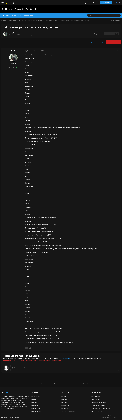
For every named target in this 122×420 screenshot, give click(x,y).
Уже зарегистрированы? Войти (87, 3)
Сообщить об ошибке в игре (101, 408)
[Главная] (2, 3)
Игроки (63, 396)
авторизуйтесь (65, 358)
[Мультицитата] (26, 348)
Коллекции (65, 408)
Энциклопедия (36, 396)
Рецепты (64, 402)
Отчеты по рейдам (27, 35)
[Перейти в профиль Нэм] (5, 34)
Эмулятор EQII (96, 396)
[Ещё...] (117, 51)
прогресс (4, 406)
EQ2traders (35, 405)
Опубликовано (35, 51)
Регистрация (106, 2)
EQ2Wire (34, 399)
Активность (29, 15)
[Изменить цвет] (14, 2)
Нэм (14, 33)
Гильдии (64, 399)
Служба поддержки (98, 405)
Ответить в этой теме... (22, 368)
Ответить (113, 42)
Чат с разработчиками (99, 402)
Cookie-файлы (14, 417)
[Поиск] (118, 15)
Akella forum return (97, 411)
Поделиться (97, 34)
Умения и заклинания (68, 411)
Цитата (33, 348)
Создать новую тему (96, 42)
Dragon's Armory (36, 408)
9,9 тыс (12, 67)
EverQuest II (17, 15)
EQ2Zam (34, 402)
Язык (5, 417)
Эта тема (111, 15)
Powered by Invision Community (111, 417)
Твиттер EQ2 (96, 399)
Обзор (7, 15)
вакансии (14, 406)
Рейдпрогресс (36, 411)
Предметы (65, 405)
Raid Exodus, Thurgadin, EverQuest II (19, 9)
